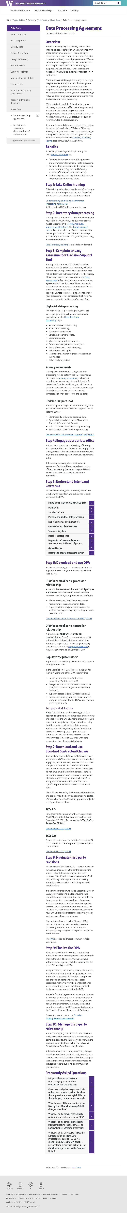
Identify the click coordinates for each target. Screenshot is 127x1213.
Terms (54, 1198)
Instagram (9, 1188)
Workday (9, 1202)
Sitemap (64, 1195)
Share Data (55, 20)
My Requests (21, 1195)
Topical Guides (18, 20)
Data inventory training (57, 244)
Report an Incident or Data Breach (21, 92)
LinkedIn (20, 1188)
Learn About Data (19, 71)
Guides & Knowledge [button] (43, 10)
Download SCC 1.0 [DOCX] (58, 828)
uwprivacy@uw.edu (78, 646)
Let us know (76, 1167)
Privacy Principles (59, 154)
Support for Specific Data (23, 140)
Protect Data (17, 84)
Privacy (31, 20)
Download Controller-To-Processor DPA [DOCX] (69, 618)
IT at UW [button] (61, 10)
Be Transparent (18, 40)
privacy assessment (68, 377)
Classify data (17, 46)
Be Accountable (18, 34)
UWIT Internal (29, 1202)
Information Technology (30, 3)
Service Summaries (50, 1195)
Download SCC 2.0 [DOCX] (58, 851)
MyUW (18, 1202)
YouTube (41, 1188)
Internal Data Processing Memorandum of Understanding (21, 129)
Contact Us (23, 1198)
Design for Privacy (19, 59)
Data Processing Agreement (21, 117)
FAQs (52, 938)
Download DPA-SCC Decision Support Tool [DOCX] (70, 434)
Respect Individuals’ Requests (20, 101)
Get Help (75, 10)
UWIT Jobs (74, 1195)
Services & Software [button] (19, 10)
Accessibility (11, 1198)
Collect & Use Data (20, 53)
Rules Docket (35, 1198)
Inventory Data (18, 65)
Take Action (42, 20)
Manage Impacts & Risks (22, 78)
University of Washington (9, 3)
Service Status (34, 1195)
